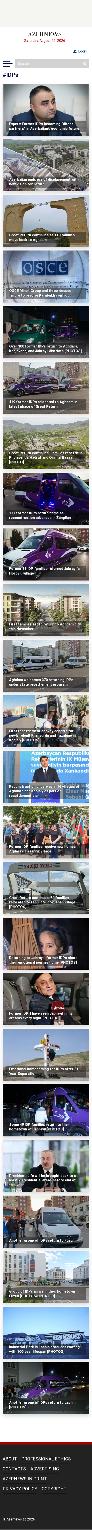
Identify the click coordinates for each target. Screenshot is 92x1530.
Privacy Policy (20, 1488)
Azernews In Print (25, 1478)
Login (82, 51)
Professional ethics (46, 1459)
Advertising (44, 1469)
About (10, 1459)
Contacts (14, 1469)
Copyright (54, 1488)
